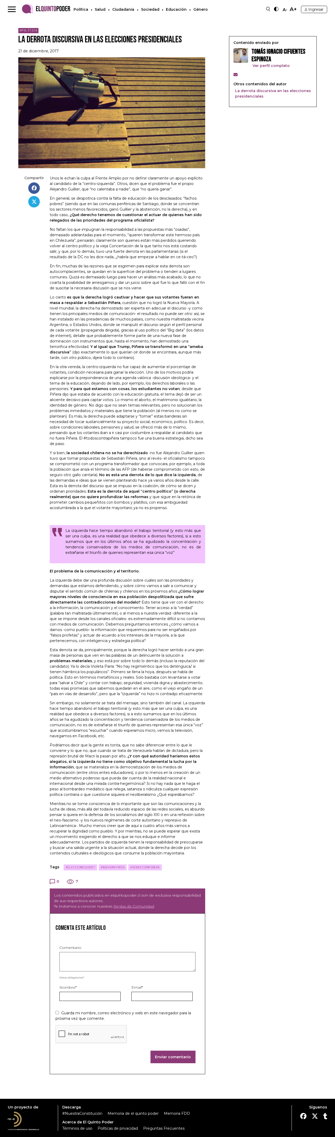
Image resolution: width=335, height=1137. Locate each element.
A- (285, 10)
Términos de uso (77, 1128)
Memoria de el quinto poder (133, 1113)
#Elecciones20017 (80, 867)
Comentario (70, 947)
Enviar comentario (173, 1057)
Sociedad (150, 9)
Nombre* (68, 987)
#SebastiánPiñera (145, 867)
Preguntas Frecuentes (164, 1128)
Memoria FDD (177, 1113)
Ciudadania (123, 9)
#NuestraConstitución (82, 1113)
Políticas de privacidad (118, 1128)
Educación (176, 9)
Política (81, 9)
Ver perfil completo (271, 65)
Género (200, 9)
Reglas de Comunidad (133, 906)
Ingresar (315, 9)
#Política (28, 30)
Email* (137, 987)
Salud (100, 9)
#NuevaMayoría (113, 867)
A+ (293, 9)
